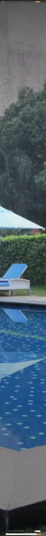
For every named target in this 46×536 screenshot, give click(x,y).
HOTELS (11, 1)
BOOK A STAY (37, 1)
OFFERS (18, 1)
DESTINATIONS (7, 1)
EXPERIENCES (14, 1)
